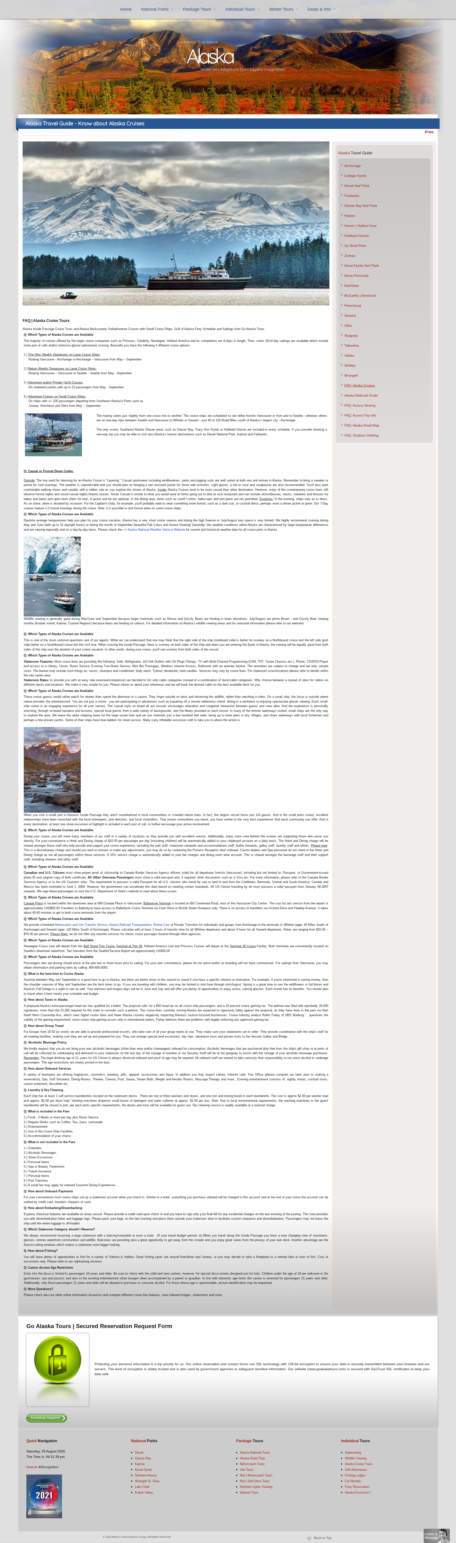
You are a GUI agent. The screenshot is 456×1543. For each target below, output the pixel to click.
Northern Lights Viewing (256, 1487)
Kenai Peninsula (356, 275)
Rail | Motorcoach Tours (256, 1475)
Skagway (351, 335)
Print (429, 132)
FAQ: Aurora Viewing (359, 405)
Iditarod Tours (249, 1492)
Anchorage (352, 166)
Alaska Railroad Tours (255, 1452)
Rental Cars (162, 925)
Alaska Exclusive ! (358, 1492)
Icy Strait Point (355, 245)
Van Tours (247, 1469)
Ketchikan (351, 285)
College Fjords (355, 176)
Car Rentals (353, 1481)
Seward (350, 315)
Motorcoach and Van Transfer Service (81, 925)
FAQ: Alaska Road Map (361, 425)
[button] (436, 1535)
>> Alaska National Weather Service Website (154, 529)
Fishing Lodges (355, 1475)
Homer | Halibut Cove (360, 226)
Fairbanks (351, 196)
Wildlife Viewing (355, 1458)
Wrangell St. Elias (147, 1481)
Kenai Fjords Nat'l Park (361, 265)
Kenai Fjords (143, 1469)
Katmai (140, 1464)
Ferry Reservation (357, 1487)
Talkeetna (351, 345)
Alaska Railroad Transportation (130, 925)
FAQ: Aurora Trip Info (360, 415)
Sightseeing (353, 1452)
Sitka (348, 325)
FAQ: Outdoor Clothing (361, 435)
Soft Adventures (356, 1469)
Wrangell (351, 375)
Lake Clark (142, 1487)
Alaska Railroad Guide (361, 395)
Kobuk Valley (144, 1492)
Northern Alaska (146, 1475)
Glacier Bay (143, 1458)
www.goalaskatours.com (327, 1369)
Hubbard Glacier (356, 236)
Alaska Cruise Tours (359, 1464)
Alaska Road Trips (252, 1458)
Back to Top (323, 1538)
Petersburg (352, 305)
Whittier (350, 365)
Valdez (349, 355)
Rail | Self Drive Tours (255, 1481)
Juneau (350, 255)
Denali (139, 1452)
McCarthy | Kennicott (360, 295)
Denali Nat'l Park (356, 186)
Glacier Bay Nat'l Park (360, 206)
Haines (349, 216)
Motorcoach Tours (252, 1464)
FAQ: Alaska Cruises (359, 385)
